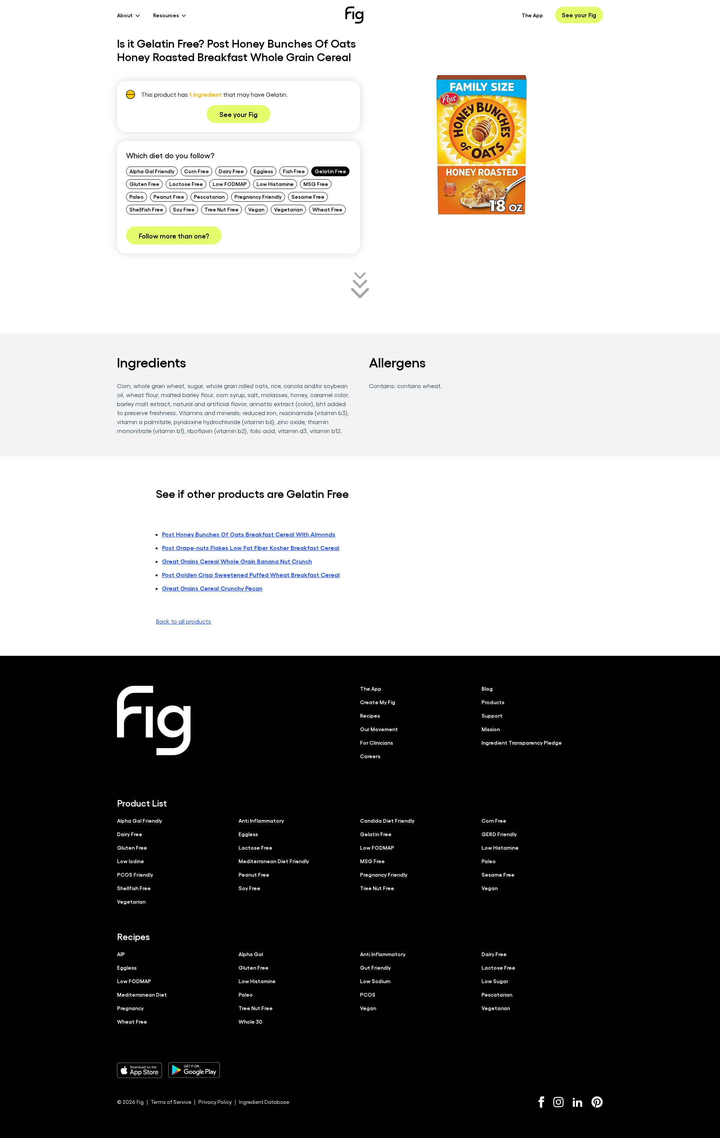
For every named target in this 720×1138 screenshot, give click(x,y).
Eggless (263, 171)
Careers (370, 756)
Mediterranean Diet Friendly (273, 861)
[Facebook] (541, 1102)
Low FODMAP (230, 184)
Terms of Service (171, 1102)
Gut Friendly (375, 967)
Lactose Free (186, 184)
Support (492, 715)
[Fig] (354, 15)
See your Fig (579, 14)
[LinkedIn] (577, 1102)
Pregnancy (130, 1008)
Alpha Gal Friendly (151, 171)
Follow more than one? (174, 235)
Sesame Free (307, 196)
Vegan (256, 209)
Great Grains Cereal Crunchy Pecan (212, 588)
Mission (491, 729)
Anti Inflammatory (261, 820)
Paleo (136, 196)
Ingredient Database (264, 1102)
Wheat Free (327, 209)
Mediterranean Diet (142, 994)
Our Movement (379, 729)
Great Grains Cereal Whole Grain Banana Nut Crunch (237, 561)
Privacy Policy (215, 1102)
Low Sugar (495, 981)
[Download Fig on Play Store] (194, 1070)
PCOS (367, 994)
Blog (487, 688)
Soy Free (184, 209)
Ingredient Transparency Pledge (522, 742)
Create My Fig (377, 702)
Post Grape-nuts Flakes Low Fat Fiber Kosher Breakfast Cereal (250, 547)
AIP (121, 954)
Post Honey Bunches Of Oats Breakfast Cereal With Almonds (248, 534)
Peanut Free (168, 196)
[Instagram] (558, 1102)
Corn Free (196, 171)
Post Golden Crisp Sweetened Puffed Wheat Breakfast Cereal (251, 574)
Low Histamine (275, 184)
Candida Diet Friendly (387, 820)
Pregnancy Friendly (258, 196)
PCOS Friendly (135, 874)
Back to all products (183, 621)
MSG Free (315, 184)
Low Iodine (130, 861)
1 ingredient (205, 94)
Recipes (370, 715)
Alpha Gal (250, 954)
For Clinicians (376, 742)
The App (532, 15)
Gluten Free (144, 184)
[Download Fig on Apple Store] (139, 1070)
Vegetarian (288, 209)
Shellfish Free (146, 209)
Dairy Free (231, 171)
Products (493, 702)
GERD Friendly (499, 834)
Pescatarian (209, 196)
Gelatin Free (330, 171)
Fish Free (294, 171)
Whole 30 (250, 1021)
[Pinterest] (597, 1102)
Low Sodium (375, 981)
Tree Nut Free (221, 209)
